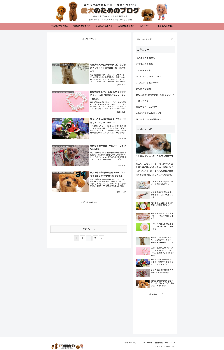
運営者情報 (158, 343)
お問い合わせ (147, 343)
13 (95, 238)
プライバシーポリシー (131, 343)
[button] (172, 39)
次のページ (88, 229)
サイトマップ (170, 343)
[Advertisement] (88, 50)
